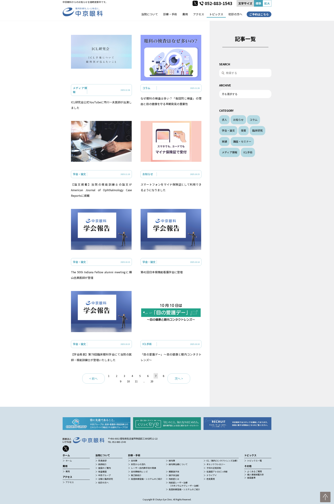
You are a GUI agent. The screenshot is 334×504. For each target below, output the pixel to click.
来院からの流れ (138, 464)
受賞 (243, 130)
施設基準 (251, 477)
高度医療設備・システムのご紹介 (146, 478)
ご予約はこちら (259, 14)
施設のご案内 (104, 467)
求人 (224, 119)
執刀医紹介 (136, 475)
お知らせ (238, 119)
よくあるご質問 (254, 471)
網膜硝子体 (174, 471)
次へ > (179, 378)
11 (136, 381)
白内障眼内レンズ (139, 471)
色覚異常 (210, 478)
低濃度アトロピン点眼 (216, 471)
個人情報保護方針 (255, 474)
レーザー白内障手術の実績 (143, 467)
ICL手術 (247, 152)
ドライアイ (211, 475)
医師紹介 (102, 464)
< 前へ (93, 378)
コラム (253, 119)
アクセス (198, 14)
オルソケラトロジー (215, 464)
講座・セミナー (242, 141)
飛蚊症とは (174, 478)
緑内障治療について (178, 464)
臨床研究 (257, 130)
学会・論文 (228, 130)
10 (128, 381)
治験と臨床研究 (105, 478)
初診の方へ (235, 14)
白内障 (134, 460)
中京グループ (104, 475)
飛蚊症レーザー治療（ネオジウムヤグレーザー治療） (184, 484)
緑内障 (172, 460)
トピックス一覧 (254, 460)
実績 (224, 141)
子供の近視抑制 (213, 467)
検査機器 (102, 471)
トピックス (216, 14)
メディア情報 (229, 152)
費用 (185, 14)
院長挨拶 (102, 460)
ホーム (69, 460)
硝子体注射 (174, 475)
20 (151, 381)
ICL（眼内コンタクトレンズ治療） (222, 460)
